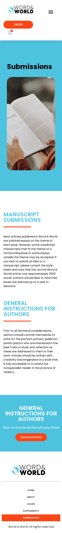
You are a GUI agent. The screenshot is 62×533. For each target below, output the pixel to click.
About (31, 497)
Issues (31, 504)
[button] (51, 12)
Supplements (31, 511)
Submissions (31, 517)
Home (31, 490)
